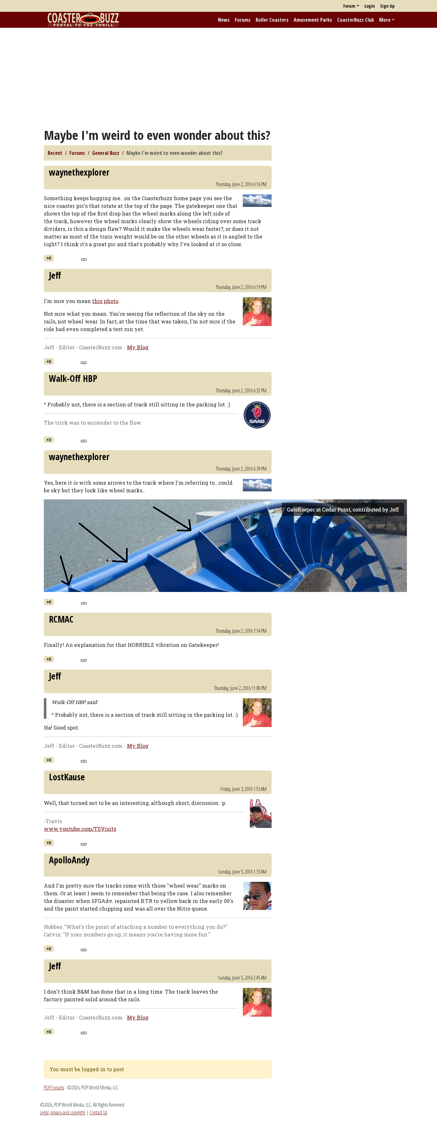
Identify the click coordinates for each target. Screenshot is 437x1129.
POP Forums (54, 1087)
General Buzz (105, 152)
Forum (349, 6)
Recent (55, 152)
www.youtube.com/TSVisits (80, 828)
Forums (242, 19)
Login (369, 6)
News (224, 19)
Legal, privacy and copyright (62, 1112)
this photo (105, 301)
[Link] (83, 258)
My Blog (137, 347)
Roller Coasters (272, 19)
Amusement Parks (313, 19)
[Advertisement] (218, 77)
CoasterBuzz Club (355, 19)
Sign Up (387, 6)
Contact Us (98, 1112)
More (385, 19)
